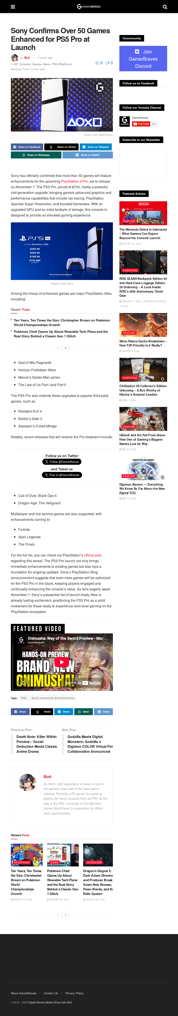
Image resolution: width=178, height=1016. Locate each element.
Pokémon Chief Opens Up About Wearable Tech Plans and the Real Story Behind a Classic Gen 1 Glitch (61, 333)
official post (92, 555)
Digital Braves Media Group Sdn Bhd (50, 1002)
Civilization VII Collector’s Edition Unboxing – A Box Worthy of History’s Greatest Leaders (143, 390)
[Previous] (58, 348)
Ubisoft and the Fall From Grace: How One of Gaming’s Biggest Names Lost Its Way (142, 439)
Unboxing (130, 270)
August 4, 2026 (130, 351)
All (16, 64)
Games (36, 64)
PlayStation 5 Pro (74, 181)
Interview (21, 862)
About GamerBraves (23, 993)
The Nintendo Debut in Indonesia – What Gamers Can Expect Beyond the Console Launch (143, 233)
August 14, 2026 (131, 243)
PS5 (24, 698)
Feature (129, 221)
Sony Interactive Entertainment (53, 698)
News (46, 64)
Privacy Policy (74, 993)
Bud (27, 57)
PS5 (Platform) (62, 64)
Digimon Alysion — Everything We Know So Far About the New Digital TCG (142, 488)
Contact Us (51, 993)
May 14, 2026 (128, 498)
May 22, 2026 (128, 449)
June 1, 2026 (128, 400)
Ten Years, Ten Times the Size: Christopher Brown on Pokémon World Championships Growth (62, 322)
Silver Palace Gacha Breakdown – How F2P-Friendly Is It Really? (143, 343)
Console (24, 64)
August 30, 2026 (22, 899)
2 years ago (45, 57)
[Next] (66, 348)
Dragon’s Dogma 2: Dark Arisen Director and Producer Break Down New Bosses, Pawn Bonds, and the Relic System (98, 882)
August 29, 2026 (59, 899)
